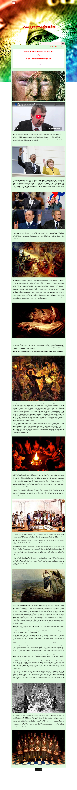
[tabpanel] (38, 58)
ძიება (63, 43)
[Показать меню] (14, 2)
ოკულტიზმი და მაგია (58, 46)
